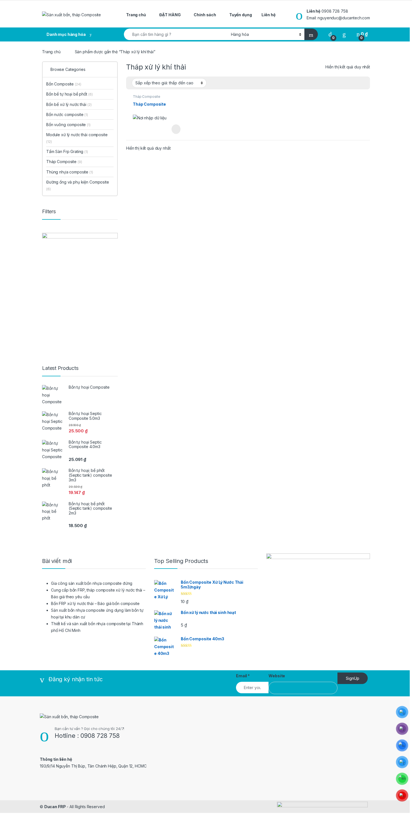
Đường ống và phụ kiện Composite (77, 185)
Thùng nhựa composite (69, 172)
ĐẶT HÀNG (170, 14)
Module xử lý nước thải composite (77, 138)
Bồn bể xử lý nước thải (68, 104)
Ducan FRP (55, 806)
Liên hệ (268, 14)
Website (277, 675)
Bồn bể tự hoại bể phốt (69, 94)
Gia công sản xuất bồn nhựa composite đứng (91, 583)
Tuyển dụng (240, 14)
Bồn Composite (63, 84)
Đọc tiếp (176, 129)
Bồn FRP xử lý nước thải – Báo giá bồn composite (95, 603)
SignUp (352, 678)
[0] (330, 34)
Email (243, 675)
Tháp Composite (146, 96)
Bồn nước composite (67, 114)
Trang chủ (136, 14)
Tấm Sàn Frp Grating (67, 151)
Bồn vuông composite (68, 124)
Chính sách (205, 14)
